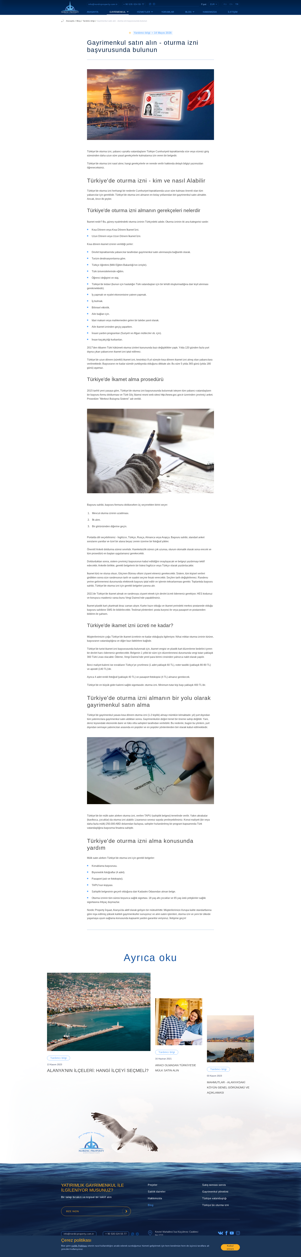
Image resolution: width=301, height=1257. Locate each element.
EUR (212, 4)
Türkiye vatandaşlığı (214, 1198)
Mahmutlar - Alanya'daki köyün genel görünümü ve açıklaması (228, 1087)
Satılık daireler (156, 1191)
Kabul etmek (230, 1247)
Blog (79, 21)
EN (231, 4)
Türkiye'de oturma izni (215, 1205)
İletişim (233, 12)
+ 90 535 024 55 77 (133, 4)
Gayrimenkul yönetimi (215, 1191)
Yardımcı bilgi (89, 21)
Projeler (152, 1185)
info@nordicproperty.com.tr (103, 4)
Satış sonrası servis (214, 1185)
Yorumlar (167, 12)
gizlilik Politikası (79, 1245)
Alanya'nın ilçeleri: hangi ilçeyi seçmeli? (98, 1070)
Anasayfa (92, 12)
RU (225, 4)
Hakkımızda (210, 12)
